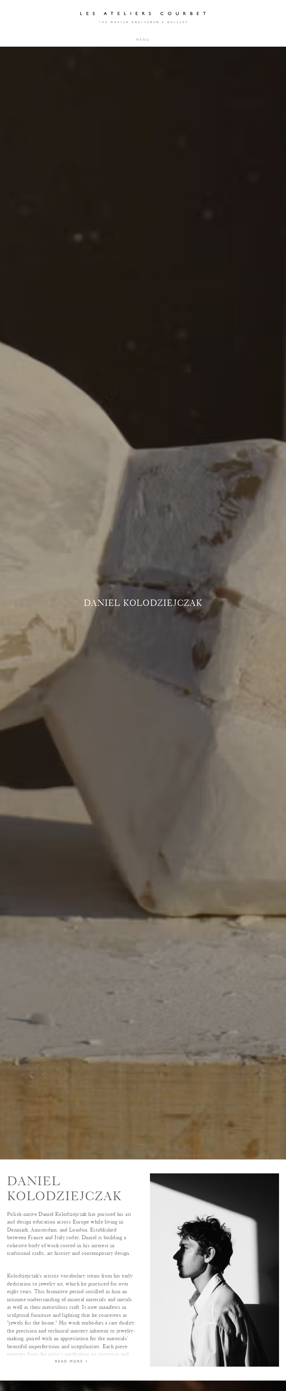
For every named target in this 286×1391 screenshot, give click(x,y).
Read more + (71, 1361)
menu (143, 39)
